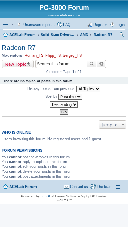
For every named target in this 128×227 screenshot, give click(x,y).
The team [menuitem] (104, 186)
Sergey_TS (72, 55)
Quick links (6, 24)
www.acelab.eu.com (64, 15)
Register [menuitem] (100, 24)
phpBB (46, 196)
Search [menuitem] (122, 35)
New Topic (15, 64)
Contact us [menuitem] (79, 186)
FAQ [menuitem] (67, 24)
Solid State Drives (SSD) (58, 35)
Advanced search (101, 64)
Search (92, 64)
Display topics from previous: (51, 88)
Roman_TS (34, 55)
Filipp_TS (53, 55)
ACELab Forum (22, 35)
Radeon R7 (103, 35)
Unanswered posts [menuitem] (39, 24)
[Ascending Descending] (64, 104)
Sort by (51, 96)
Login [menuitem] (120, 24)
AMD (84, 35)
